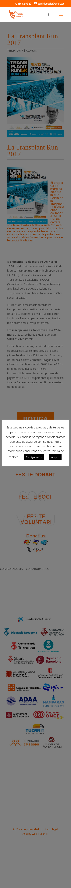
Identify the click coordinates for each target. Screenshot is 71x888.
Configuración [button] (34, 457)
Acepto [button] (55, 457)
